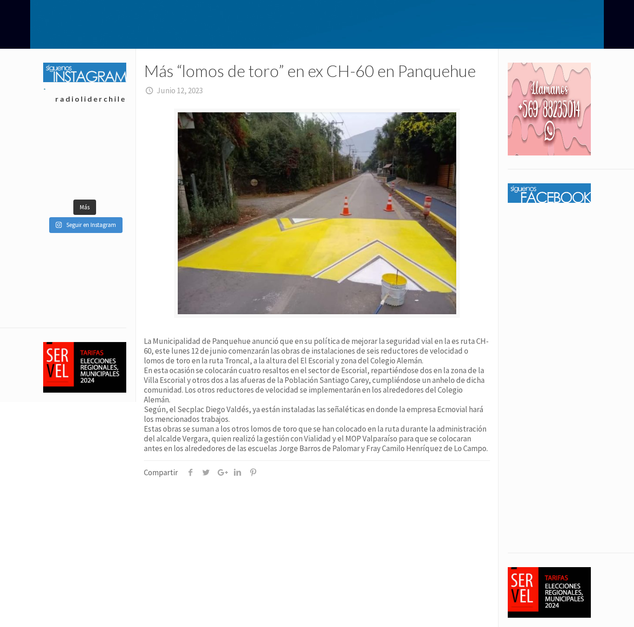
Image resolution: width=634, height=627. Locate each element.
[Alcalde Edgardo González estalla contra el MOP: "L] (105, 180)
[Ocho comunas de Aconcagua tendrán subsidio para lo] (63, 133)
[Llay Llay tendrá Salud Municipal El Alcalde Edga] (105, 156)
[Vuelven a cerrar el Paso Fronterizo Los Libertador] (63, 180)
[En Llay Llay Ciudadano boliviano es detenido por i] (105, 133)
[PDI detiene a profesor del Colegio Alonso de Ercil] (63, 156)
